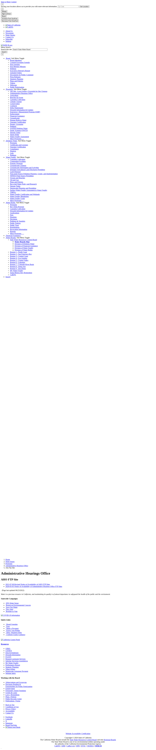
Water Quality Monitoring (19, 196)
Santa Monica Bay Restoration (21, 273)
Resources (5, 644)
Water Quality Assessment (19, 137)
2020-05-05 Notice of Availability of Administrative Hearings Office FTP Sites (33, 586)
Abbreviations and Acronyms (16, 682)
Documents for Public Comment (21, 75)
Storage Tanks (15, 133)
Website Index (10, 673)
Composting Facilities (18, 161)
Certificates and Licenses (19, 145)
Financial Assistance (17, 116)
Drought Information (12, 655)
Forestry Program (16, 163)
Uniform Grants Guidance (15, 635)
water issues (10, 562)
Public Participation (17, 87)
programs (8, 564)
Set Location (84, 6)
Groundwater (15, 118)
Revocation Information (18, 229)
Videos (12, 83)
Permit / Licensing (16, 124)
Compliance (14, 149)
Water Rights (10, 203)
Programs (9, 89)
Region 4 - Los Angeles (18, 258)
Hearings (13, 217)
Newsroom (9, 33)
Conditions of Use (12, 707)
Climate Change (16, 102)
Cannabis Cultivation (17, 100)
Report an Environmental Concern (18, 605)
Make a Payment (12, 628)
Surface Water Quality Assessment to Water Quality (28, 190)
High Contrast (6, 14)
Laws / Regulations (12, 695)
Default (4, 11)
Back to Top (9, 705)
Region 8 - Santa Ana (18, 266)
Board (8, 58)
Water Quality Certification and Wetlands (25, 194)
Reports (13, 231)
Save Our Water (11, 607)
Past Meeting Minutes (18, 67)
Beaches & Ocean (16, 97)
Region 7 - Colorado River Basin (22, 264)
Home (7, 559)
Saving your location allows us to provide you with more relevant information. (29, 6)
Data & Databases (12, 653)
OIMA (7, 649)
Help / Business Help (13, 633)
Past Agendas (15, 64)
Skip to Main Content (8, 2)
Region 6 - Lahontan (17, 262)
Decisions (13, 219)
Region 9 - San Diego (18, 269)
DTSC (83, 746)
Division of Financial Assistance (26, 246)
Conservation (15, 104)
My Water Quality (16, 271)
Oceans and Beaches (17, 178)
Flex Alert (9, 609)
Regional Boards (110, 740)
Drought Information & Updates (21, 110)
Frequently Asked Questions (15, 691)
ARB (63, 746)
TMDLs (13, 192)
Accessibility (10, 711)
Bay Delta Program (17, 207)
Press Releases (15, 77)
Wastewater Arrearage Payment (16, 671)
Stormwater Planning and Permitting (23, 188)
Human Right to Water (18, 120)
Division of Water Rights (24, 250)
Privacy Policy (10, 709)
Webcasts (13, 85)
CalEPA (13, 275)
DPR (78, 746)
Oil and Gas (14, 180)
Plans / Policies (10, 697)
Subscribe (9, 39)
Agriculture (14, 95)
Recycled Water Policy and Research (23, 184)
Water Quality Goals (17, 198)
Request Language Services (15, 659)
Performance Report (12, 665)
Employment (10, 689)
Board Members (16, 60)
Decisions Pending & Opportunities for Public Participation (18, 685)
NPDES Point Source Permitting (22, 176)
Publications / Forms (12, 701)
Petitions (13, 69)
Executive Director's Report (20, 71)
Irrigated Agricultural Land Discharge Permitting (27, 170)
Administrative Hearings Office (21, 93)
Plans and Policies (16, 81)
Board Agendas (11, 624)
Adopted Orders (16, 73)
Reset (4, 16)
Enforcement (14, 114)
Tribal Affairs (10, 669)
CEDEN (8, 651)
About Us (9, 31)
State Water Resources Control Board (23, 240)
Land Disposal (15, 172)
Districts (13, 151)
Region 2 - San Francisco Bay (21, 254)
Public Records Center (13, 699)
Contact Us (9, 37)
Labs (12, 153)
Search (7, 277)
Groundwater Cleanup (18, 165)
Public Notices (15, 223)
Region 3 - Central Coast (19, 256)
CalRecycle (70, 746)
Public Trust (14, 225)
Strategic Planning (16, 79)
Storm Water (14, 135)
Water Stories (10, 35)
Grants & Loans (11, 693)
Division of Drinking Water (24, 244)
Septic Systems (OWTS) (19, 130)
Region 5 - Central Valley (19, 260)
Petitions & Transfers (17, 221)
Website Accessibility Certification (78, 734)
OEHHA (90, 746)
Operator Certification (18, 122)
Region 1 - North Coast (18, 252)
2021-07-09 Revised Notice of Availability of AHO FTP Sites (27, 584)
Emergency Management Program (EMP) (25, 112)
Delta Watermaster (16, 108)
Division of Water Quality (24, 248)
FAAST (8, 657)
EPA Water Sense (12, 603)
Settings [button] (8, 41)
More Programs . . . (17, 139)
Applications (14, 213)
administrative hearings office (16, 566)
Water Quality (10, 157)
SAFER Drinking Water (19, 128)
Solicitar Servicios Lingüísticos (16, 661)
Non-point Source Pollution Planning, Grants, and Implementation (34, 174)
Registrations (14, 227)
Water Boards (10, 238)
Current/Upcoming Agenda (20, 62)
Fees (11, 215)
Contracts (13, 106)
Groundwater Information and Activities (24, 168)
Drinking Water (11, 141)
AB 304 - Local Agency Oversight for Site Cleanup (28, 91)
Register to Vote (11, 611)
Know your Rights (12, 630)
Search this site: (7, 49)
